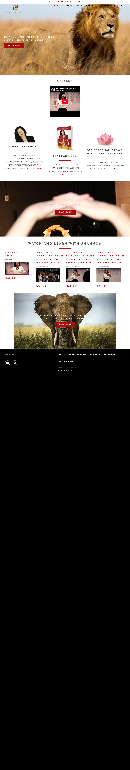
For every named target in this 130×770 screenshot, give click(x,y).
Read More (10, 278)
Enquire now (65, 212)
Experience (90, 6)
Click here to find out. (110, 169)
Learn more (65, 324)
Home (56, 6)
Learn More (14, 45)
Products (70, 6)
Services (80, 6)
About (62, 6)
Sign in (113, 6)
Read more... (37, 168)
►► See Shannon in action (65, 1)
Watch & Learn (103, 6)
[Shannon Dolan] (15, 8)
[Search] (118, 6)
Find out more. (65, 175)
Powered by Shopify (66, 370)
